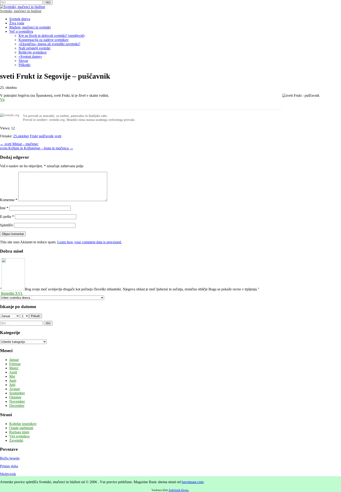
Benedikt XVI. (12, 293)
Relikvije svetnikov (33, 52)
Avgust (14, 389)
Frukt (34, 136)
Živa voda (16, 23)
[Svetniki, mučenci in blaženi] (22, 7)
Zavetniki (16, 440)
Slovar (23, 61)
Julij (12, 385)
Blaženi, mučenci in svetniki (30, 27)
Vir (2, 100)
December (16, 406)
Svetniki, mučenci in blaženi (20, 11)
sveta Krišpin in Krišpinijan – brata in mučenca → (36, 148)
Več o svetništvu (21, 31)
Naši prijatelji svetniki (34, 48)
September (17, 393)
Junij (12, 381)
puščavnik (46, 136)
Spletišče (6, 225)
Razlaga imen (19, 432)
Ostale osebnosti (21, 428)
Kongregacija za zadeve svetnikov (44, 40)
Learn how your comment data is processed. (89, 242)
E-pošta (7, 217)
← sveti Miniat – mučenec (19, 144)
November (17, 401)
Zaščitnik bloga (179, 490)
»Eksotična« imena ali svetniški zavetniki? (49, 44)
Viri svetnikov (19, 436)
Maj (12, 376)
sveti (58, 136)
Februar (15, 364)
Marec (14, 368)
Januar (14, 360)
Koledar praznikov (23, 424)
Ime (4, 208)
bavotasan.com (192, 482)
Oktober (15, 397)
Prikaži (35, 316)
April (13, 372)
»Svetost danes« (30, 56)
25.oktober (21, 136)
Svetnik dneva (19, 19)
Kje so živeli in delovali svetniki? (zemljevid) (51, 36)
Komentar (8, 200)
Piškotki (24, 65)
